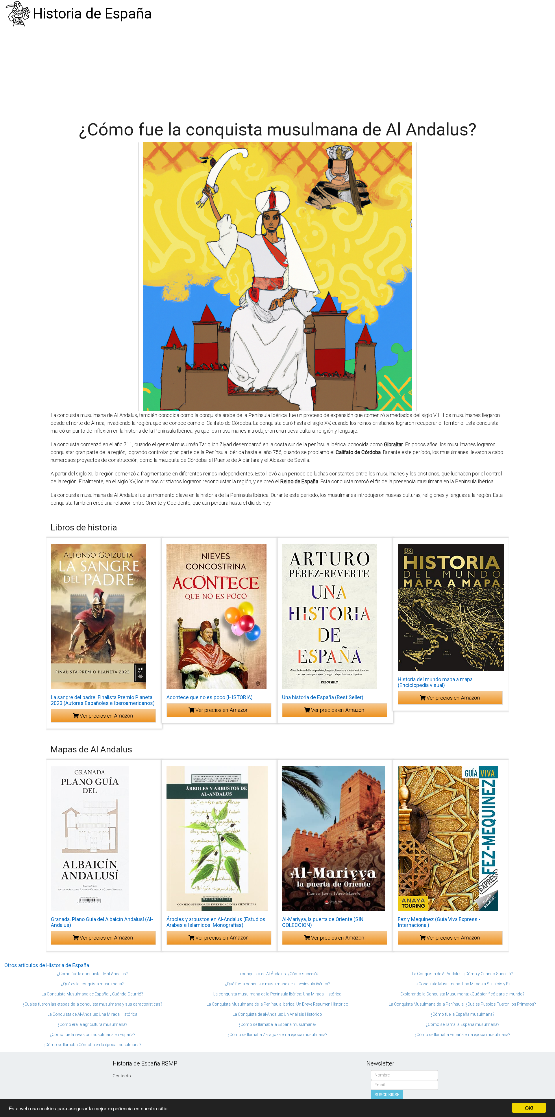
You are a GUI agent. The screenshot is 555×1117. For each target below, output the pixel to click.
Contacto (122, 1076)
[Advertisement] (277, 70)
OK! (529, 1108)
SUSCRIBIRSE (387, 1094)
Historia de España (92, 13)
